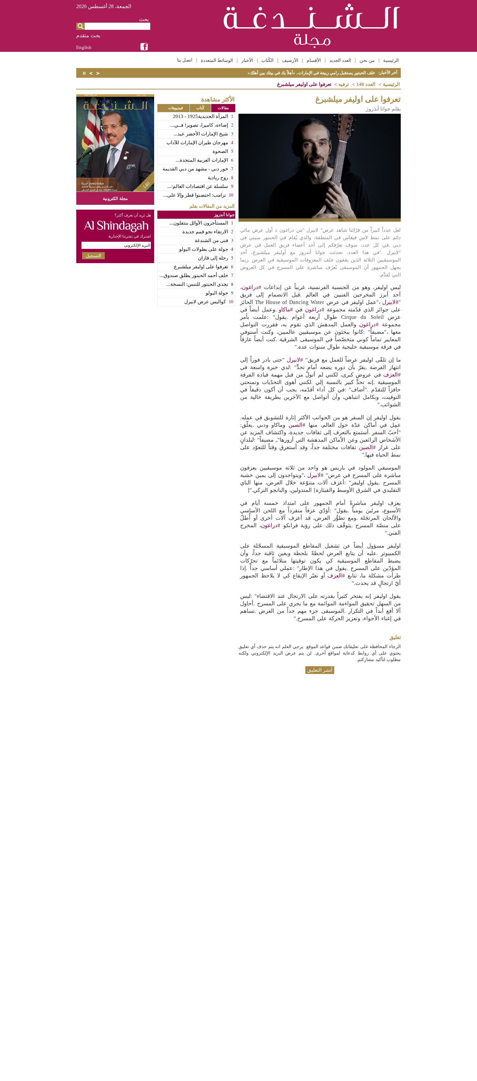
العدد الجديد (340, 60)
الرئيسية (391, 60)
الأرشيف (290, 60)
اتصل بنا (184, 60)
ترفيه (343, 84)
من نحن (367, 60)
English (84, 47)
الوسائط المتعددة (217, 60)
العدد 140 (365, 84)
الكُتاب (268, 60)
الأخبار (247, 60)
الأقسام (314, 60)
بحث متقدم (88, 35)
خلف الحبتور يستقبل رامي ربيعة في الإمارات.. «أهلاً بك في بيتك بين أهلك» (311, 72)
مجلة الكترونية (115, 198)
